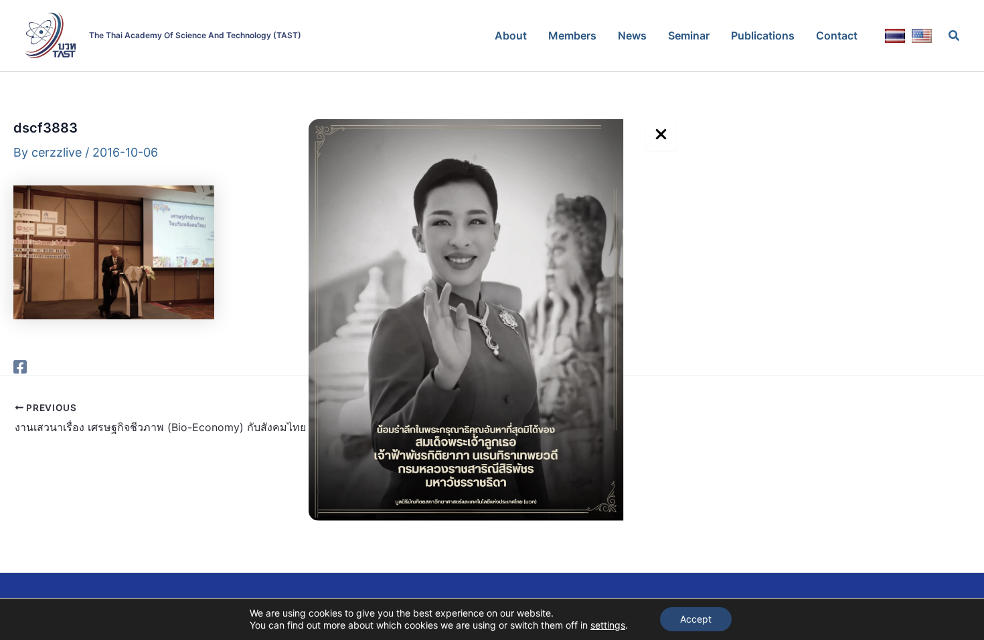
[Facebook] (20, 365)
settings (607, 625)
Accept (696, 619)
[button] (955, 35)
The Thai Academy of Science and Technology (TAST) (195, 35)
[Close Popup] (661, 135)
